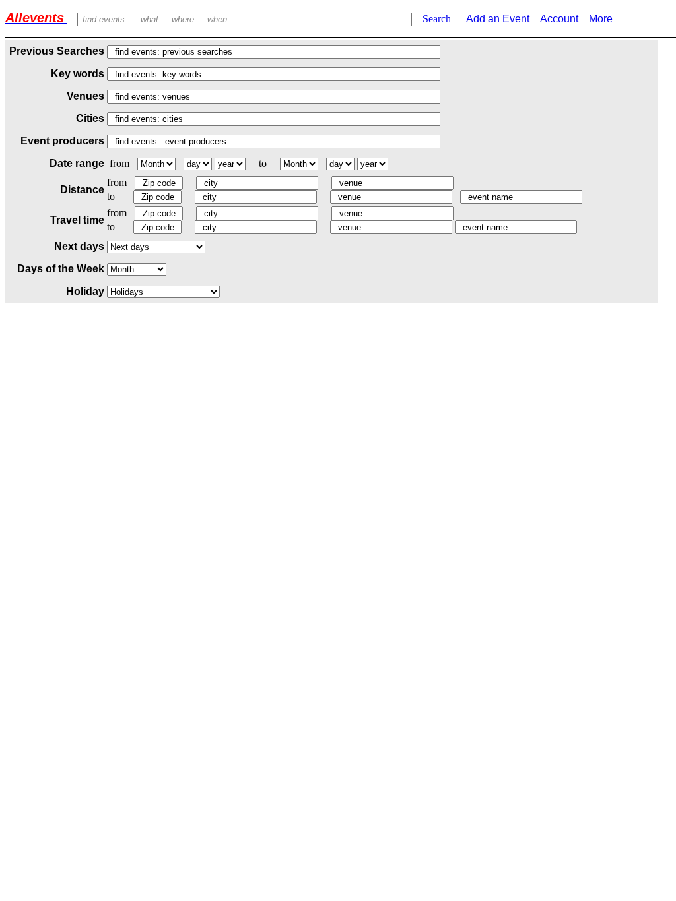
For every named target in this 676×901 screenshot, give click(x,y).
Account (559, 18)
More (601, 18)
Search (436, 18)
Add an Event (496, 18)
